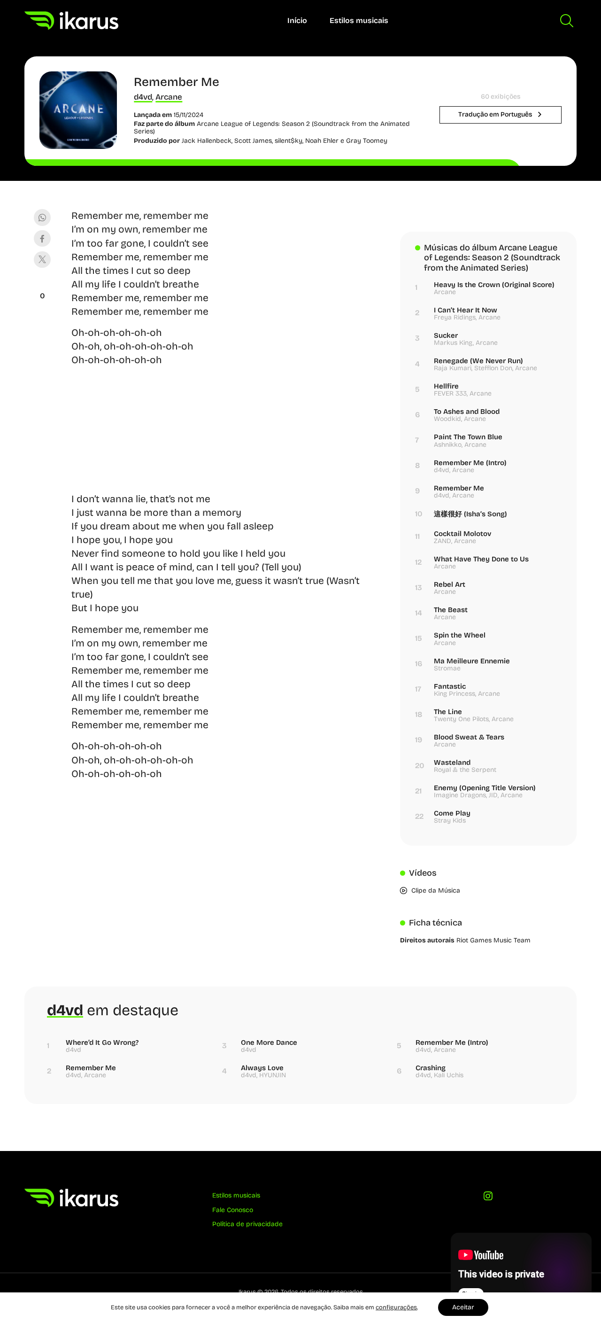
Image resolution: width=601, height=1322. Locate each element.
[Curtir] (42, 284)
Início (297, 20)
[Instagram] (488, 1199)
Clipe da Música (435, 890)
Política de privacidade (247, 1224)
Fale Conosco (232, 1210)
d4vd (143, 97)
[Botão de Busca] (567, 21)
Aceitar (463, 1307)
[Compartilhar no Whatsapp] (42, 217)
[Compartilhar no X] (42, 259)
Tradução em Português (495, 114)
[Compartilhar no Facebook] (42, 238)
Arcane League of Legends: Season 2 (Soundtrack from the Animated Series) (272, 127)
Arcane (168, 97)
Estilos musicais (359, 20)
